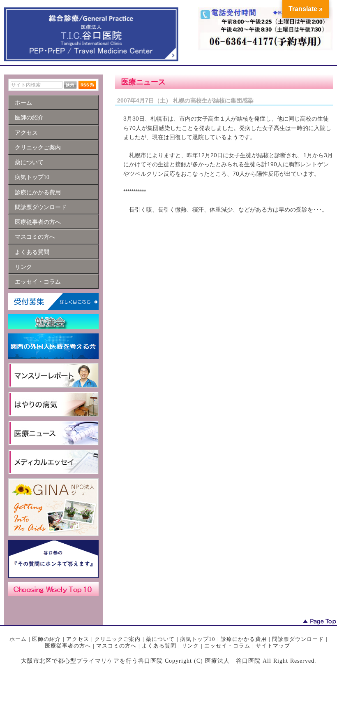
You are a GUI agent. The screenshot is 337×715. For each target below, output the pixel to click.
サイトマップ (273, 646)
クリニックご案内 (118, 639)
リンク (190, 646)
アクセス (77, 639)
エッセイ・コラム (227, 646)
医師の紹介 (46, 639)
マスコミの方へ (116, 646)
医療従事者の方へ (68, 646)
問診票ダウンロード (298, 639)
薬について (160, 639)
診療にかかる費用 (244, 639)
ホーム (18, 639)
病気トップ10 (197, 639)
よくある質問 (159, 646)
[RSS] (87, 85)
